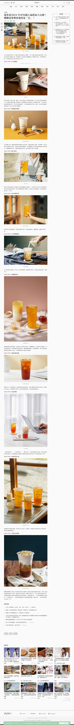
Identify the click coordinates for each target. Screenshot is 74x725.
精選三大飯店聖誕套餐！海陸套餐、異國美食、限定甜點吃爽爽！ (22, 610)
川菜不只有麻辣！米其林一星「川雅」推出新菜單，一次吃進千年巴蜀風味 (45, 660)
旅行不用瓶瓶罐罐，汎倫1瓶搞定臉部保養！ (11, 676)
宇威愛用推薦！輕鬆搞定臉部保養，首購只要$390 (45, 676)
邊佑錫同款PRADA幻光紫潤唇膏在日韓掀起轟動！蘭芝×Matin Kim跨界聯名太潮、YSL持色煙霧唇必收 (62, 31)
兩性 (47, 6)
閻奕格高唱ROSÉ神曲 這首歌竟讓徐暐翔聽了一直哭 (62, 37)
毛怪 (53, 6)
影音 (58, 6)
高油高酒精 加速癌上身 (26, 676)
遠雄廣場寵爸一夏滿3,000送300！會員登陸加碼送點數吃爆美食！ (28, 695)
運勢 (42, 6)
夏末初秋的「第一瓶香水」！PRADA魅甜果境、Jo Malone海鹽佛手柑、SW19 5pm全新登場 (62, 24)
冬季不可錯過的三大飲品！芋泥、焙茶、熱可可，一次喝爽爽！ (21, 607)
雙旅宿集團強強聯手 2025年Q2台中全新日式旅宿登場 (19, 619)
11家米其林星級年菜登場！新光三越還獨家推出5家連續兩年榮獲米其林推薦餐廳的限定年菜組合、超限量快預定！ (26, 616)
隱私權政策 (29, 723)
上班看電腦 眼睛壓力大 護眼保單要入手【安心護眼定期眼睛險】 (61, 660)
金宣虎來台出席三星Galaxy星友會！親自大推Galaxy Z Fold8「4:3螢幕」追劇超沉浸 (11, 660)
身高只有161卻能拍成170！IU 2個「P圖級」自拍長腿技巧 (61, 676)
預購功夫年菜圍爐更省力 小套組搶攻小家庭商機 (17, 613)
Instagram (52, 713)
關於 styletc (23, 713)
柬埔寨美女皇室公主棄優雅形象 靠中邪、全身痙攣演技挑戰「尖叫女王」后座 (45, 695)
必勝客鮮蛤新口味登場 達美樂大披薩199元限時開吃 (62, 41)
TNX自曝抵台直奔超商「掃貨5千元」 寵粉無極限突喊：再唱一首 (62, 18)
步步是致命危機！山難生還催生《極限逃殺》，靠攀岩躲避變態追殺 (11, 695)
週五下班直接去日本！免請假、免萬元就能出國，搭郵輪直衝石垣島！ (62, 695)
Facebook (43, 713)
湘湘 (14, 21)
